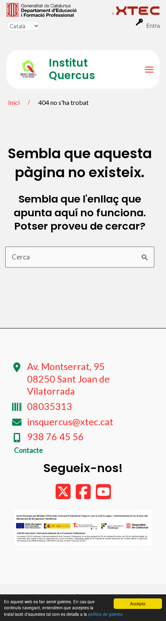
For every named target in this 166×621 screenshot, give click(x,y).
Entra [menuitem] (153, 25)
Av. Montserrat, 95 (68, 379)
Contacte (28, 450)
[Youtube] (103, 495)
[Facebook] (84, 495)
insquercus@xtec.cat (70, 421)
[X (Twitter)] (64, 495)
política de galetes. (106, 614)
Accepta (137, 603)
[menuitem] (59, 9)
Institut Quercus (72, 69)
